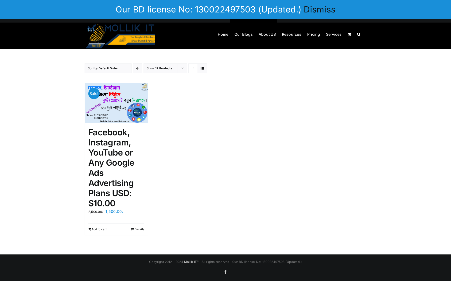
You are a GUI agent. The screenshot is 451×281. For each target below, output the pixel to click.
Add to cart (99, 229)
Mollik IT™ (192, 262)
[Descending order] (137, 68)
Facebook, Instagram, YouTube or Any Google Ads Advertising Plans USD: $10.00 (111, 167)
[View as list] (202, 68)
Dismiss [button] (319, 9)
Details (139, 229)
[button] (359, 34)
